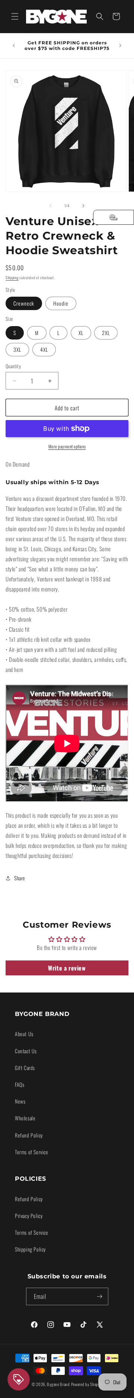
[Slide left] (50, 206)
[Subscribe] (100, 1296)
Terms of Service (31, 1152)
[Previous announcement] (14, 45)
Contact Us (26, 1051)
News (20, 1101)
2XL (106, 333)
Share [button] (19, 878)
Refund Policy (29, 1135)
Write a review (67, 967)
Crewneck (23, 303)
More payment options (67, 446)
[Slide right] (83, 206)
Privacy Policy (28, 1215)
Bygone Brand (58, 1384)
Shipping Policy (30, 1249)
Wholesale (25, 1118)
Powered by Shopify (87, 1384)
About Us (24, 1034)
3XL (17, 349)
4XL (44, 349)
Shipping (12, 277)
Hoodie (60, 303)
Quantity (13, 366)
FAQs (19, 1084)
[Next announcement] (120, 45)
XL (81, 333)
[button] (15, 16)
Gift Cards (25, 1068)
